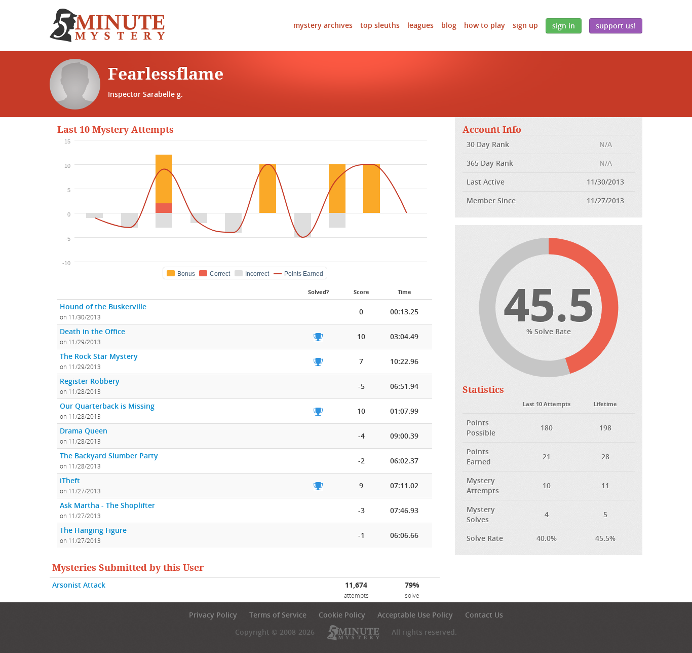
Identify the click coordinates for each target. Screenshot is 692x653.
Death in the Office (92, 331)
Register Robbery (90, 381)
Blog (448, 25)
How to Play (484, 25)
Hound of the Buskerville (103, 306)
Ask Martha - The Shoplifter (107, 505)
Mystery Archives (323, 25)
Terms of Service (277, 615)
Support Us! (616, 25)
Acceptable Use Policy (415, 615)
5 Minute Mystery (107, 25)
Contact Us (484, 615)
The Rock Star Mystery (99, 356)
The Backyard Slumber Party (109, 455)
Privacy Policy (213, 615)
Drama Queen (83, 431)
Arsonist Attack (78, 585)
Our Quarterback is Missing (107, 406)
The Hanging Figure (93, 530)
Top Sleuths (380, 25)
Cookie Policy (342, 615)
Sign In (563, 25)
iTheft (70, 480)
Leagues (420, 25)
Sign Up (525, 25)
